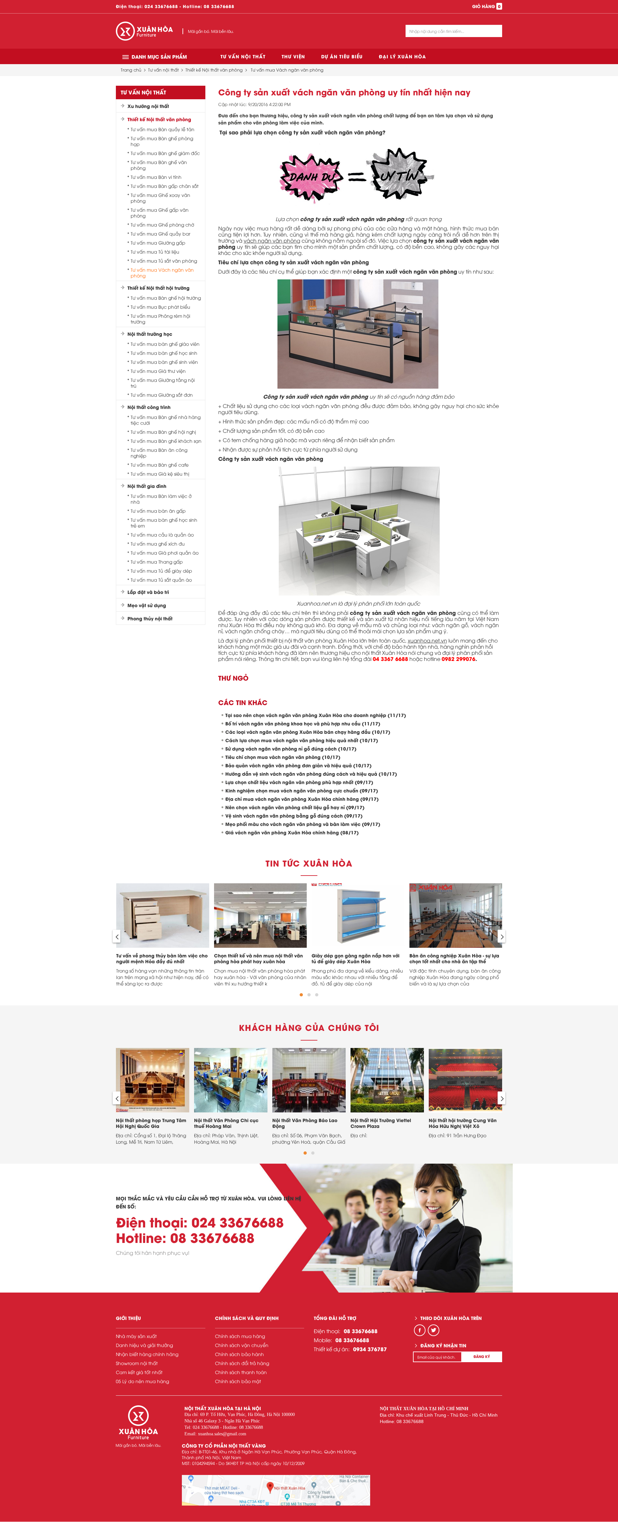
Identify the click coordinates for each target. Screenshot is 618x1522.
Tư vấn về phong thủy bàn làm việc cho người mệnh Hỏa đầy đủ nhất (162, 958)
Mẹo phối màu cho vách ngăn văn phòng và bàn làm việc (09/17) (302, 823)
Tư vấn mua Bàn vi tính (156, 177)
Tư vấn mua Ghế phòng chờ (162, 225)
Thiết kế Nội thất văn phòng (214, 70)
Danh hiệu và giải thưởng (144, 1345)
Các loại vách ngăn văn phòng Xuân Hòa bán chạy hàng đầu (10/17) (307, 731)
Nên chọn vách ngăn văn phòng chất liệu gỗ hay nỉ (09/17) (295, 807)
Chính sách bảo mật (238, 1381)
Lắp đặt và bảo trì (148, 592)
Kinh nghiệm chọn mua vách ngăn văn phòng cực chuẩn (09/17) (301, 790)
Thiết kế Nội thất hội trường (158, 288)
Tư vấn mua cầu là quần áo (162, 535)
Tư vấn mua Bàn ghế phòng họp (162, 141)
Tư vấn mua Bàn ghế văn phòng (159, 165)
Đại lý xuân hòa (402, 56)
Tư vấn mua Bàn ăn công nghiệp (159, 453)
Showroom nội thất (137, 1363)
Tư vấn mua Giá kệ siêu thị (160, 474)
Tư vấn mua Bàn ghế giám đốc (165, 153)
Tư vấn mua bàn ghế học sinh (164, 353)
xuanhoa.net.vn (427, 640)
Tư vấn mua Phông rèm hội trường (160, 319)
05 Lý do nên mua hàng (142, 1381)
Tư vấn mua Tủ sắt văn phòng (164, 261)
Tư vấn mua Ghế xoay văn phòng (160, 198)
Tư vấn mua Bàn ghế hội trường (166, 298)
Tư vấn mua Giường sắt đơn (162, 395)
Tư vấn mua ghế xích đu (158, 544)
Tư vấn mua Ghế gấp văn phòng (160, 212)
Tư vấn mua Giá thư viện (158, 371)
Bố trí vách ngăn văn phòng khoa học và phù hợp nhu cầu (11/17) (302, 723)
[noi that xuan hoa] (276, 1490)
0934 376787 (370, 1348)
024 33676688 (161, 6)
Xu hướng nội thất (148, 106)
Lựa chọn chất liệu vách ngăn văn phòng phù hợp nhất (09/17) (299, 782)
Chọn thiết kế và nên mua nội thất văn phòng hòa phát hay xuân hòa (258, 958)
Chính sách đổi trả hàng (242, 1363)
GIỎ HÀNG (486, 6)
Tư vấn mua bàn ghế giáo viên (165, 344)
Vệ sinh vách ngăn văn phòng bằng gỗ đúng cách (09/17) (294, 815)
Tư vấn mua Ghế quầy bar (160, 234)
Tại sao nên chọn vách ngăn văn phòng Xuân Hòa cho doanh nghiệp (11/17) (315, 715)
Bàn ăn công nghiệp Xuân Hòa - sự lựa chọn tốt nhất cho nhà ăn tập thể (454, 958)
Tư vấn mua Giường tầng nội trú (163, 383)
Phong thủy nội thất (150, 618)
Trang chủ (131, 70)
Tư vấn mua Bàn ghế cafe (160, 465)
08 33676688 (219, 6)
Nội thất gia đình (146, 486)
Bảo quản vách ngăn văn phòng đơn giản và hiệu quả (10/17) (298, 765)
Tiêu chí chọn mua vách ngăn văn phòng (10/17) (283, 756)
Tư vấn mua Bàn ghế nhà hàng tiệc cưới (166, 420)
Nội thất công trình (149, 407)
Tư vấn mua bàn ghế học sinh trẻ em (164, 522)
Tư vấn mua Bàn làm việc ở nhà (161, 499)
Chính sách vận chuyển (241, 1345)
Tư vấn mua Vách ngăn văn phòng (287, 70)
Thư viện (293, 56)
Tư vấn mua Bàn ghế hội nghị (163, 432)
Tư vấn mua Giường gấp (158, 243)
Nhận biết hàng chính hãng (147, 1354)
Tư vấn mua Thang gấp (157, 562)
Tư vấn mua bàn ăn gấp (158, 511)
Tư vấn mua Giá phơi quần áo (165, 553)
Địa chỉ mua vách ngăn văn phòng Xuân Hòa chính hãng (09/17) (302, 798)
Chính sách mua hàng (240, 1336)
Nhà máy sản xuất (136, 1336)
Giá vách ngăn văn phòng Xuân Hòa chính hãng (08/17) (292, 832)
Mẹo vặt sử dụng (146, 605)
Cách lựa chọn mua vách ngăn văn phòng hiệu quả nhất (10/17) (301, 740)
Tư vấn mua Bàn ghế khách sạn (166, 441)
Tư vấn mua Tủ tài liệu (155, 252)
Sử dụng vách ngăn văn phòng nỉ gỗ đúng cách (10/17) (291, 748)
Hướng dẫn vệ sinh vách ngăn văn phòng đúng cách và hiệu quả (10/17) (311, 773)
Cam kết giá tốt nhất (139, 1372)
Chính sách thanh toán (241, 1372)
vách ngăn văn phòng (272, 240)
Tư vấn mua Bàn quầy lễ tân (162, 129)
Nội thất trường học (149, 334)
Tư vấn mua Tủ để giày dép (161, 571)
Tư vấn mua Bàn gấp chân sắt (165, 186)
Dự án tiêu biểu (342, 56)
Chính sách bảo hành (239, 1354)
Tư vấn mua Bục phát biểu (160, 307)
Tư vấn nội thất (243, 56)
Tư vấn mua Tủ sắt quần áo (161, 580)
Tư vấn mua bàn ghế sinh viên (164, 362)
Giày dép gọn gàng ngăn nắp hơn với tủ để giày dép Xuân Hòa (355, 958)
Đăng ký (481, 1356)
